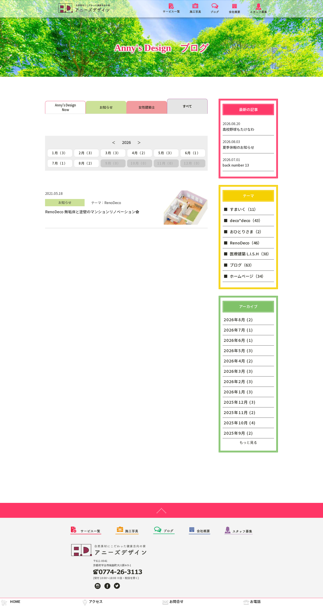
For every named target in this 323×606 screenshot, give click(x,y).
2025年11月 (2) (240, 412)
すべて (187, 106)
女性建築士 (146, 107)
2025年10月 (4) (240, 422)
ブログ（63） (242, 265)
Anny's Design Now (65, 107)
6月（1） (193, 153)
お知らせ (106, 107)
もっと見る (248, 442)
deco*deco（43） (246, 220)
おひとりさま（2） (246, 231)
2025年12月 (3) (240, 402)
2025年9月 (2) (238, 433)
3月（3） (113, 153)
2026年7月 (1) (238, 330)
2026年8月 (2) (238, 319)
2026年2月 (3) (238, 381)
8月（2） (86, 163)
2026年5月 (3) (238, 350)
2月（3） (86, 153)
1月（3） (60, 153)
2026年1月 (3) (238, 391)
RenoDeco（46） (246, 243)
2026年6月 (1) (238, 340)
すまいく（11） (244, 209)
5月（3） (166, 153)
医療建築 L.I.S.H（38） (250, 253)
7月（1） (60, 163)
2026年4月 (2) (238, 361)
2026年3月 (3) (238, 371)
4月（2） (139, 153)
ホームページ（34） (248, 276)
